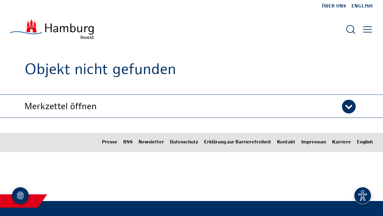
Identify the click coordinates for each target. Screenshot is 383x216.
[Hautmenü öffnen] (367, 29)
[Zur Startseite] (52, 29)
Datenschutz (184, 142)
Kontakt (286, 142)
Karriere (341, 142)
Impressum (313, 142)
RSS (128, 142)
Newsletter (151, 142)
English (362, 6)
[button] (191, 106)
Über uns (334, 6)
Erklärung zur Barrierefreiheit (237, 142)
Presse (109, 142)
